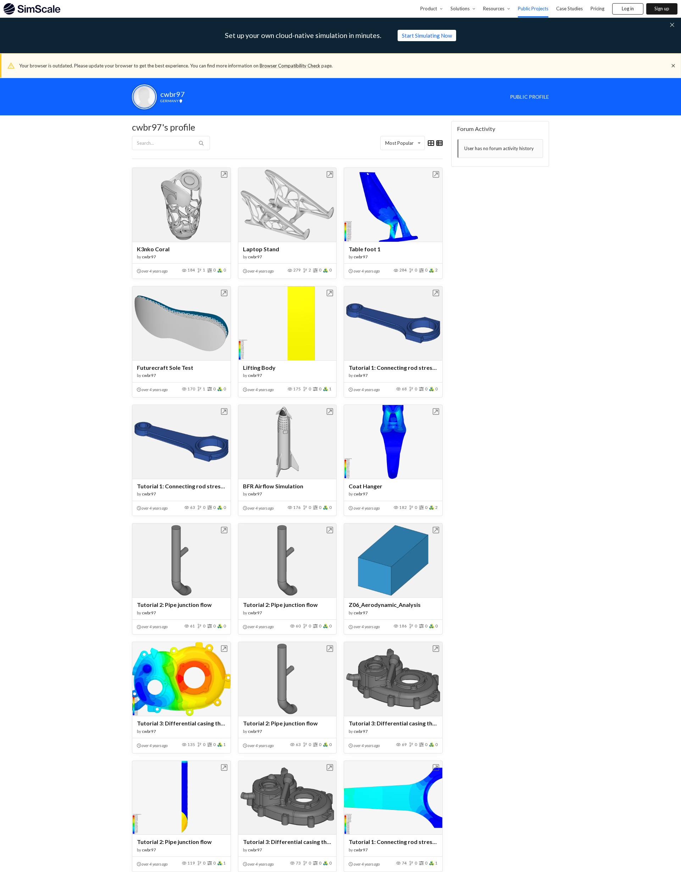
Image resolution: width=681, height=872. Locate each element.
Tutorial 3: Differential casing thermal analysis (181, 723)
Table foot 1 (365, 249)
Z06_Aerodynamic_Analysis (385, 604)
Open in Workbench (224, 174)
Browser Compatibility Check (290, 65)
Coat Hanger (365, 486)
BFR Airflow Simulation (273, 486)
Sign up (661, 8)
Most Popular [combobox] (399, 143)
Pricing (597, 8)
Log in (628, 8)
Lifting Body (259, 367)
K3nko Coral (153, 249)
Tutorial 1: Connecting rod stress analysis (393, 367)
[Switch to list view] (439, 143)
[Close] (673, 65)
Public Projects (533, 8)
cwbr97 (149, 256)
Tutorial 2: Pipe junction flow (174, 604)
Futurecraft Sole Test (165, 367)
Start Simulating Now (427, 35)
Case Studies (569, 8)
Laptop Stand (261, 249)
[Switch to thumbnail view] (431, 143)
